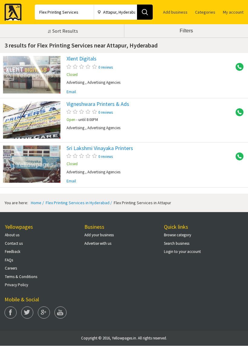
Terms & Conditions (21, 276)
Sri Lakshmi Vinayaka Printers (100, 148)
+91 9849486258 (237, 112)
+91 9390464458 (237, 157)
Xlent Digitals (81, 58)
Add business (175, 12)
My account (233, 12)
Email (71, 91)
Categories (205, 12)
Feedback (12, 251)
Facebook (11, 312)
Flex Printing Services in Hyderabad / (78, 202)
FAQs (9, 260)
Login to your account (182, 251)
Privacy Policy (16, 284)
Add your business (99, 234)
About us (12, 234)
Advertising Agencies (103, 82)
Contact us (14, 243)
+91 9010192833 (237, 67)
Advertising (75, 82)
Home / (37, 202)
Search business (176, 243)
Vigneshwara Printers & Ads (98, 104)
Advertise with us (97, 243)
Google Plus (44, 312)
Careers (11, 268)
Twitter (27, 312)
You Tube (60, 312)
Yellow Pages (11, 10)
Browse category (177, 234)
